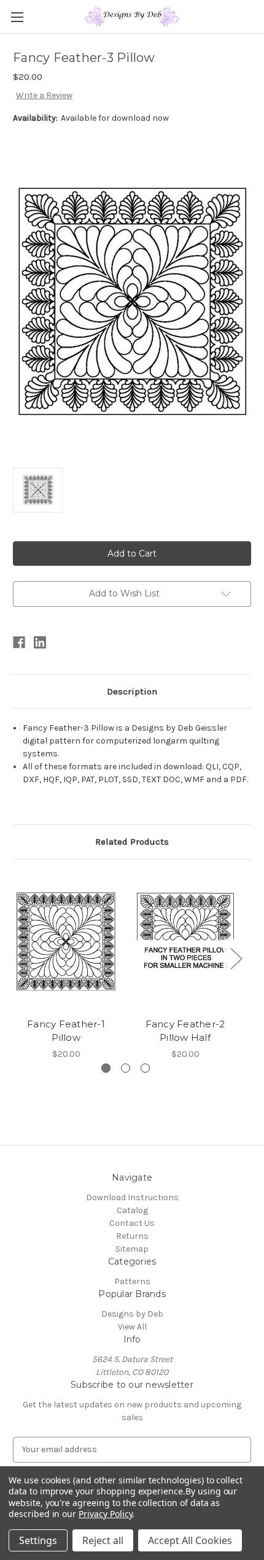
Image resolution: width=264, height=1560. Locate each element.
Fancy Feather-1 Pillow (66, 1031)
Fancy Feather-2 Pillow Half (185, 1031)
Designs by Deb (132, 1314)
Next (235, 957)
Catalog (132, 1210)
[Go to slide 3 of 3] (145, 1068)
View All (132, 1327)
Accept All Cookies (190, 1540)
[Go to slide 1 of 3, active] (106, 1068)
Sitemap (132, 1249)
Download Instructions (132, 1197)
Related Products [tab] (132, 841)
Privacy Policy (105, 1514)
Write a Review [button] (44, 95)
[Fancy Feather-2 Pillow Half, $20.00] (185, 941)
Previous (16, 957)
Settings (38, 1540)
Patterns (132, 1281)
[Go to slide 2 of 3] (125, 1068)
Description (132, 691)
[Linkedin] (40, 642)
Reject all (102, 1540)
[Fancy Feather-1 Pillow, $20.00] (66, 941)
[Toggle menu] (17, 17)
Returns (132, 1236)
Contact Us (132, 1223)
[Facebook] (19, 642)
